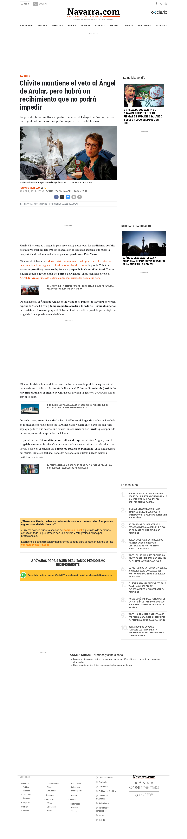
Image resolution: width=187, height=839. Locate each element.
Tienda (102, 820)
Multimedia (144, 25)
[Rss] (45, 187)
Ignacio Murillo (30, 187)
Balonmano (76, 783)
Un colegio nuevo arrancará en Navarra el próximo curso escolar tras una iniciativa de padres (77, 406)
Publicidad (103, 786)
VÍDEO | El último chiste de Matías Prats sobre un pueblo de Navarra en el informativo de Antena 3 (147, 558)
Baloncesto (51, 807)
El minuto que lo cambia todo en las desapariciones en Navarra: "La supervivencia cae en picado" (80, 287)
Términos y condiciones (107, 655)
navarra (28, 204)
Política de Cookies (107, 791)
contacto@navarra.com (35, 544)
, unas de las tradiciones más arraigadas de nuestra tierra (60, 278)
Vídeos (74, 811)
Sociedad (26, 798)
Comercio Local (72, 530)
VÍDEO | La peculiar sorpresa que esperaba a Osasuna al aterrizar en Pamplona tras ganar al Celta (147, 617)
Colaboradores (53, 783)
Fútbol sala (75, 787)
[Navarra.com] (93, 12)
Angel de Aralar (70, 204)
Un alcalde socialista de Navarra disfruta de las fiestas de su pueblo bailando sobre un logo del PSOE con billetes (143, 117)
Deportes (49, 799)
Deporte (100, 25)
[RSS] (152, 782)
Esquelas (161, 25)
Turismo (102, 815)
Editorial (26, 810)
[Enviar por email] (73, 196)
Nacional (115, 25)
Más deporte (76, 791)
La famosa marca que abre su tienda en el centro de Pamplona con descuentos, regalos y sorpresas (79, 466)
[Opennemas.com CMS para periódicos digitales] (144, 790)
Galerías (74, 807)
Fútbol (49, 803)
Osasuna (85, 25)
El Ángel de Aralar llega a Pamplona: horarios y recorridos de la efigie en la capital (143, 261)
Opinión (71, 25)
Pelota (49, 810)
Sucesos (26, 791)
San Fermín (26, 25)
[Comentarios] (79, 196)
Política (26, 787)
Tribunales (27, 794)
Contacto (103, 782)
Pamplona (57, 25)
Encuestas (51, 791)
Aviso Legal (104, 803)
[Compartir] (56, 196)
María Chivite (40, 204)
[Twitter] (42, 187)
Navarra (42, 25)
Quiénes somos (106, 777)
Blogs (49, 787)
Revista (128, 25)
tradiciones (55, 204)
